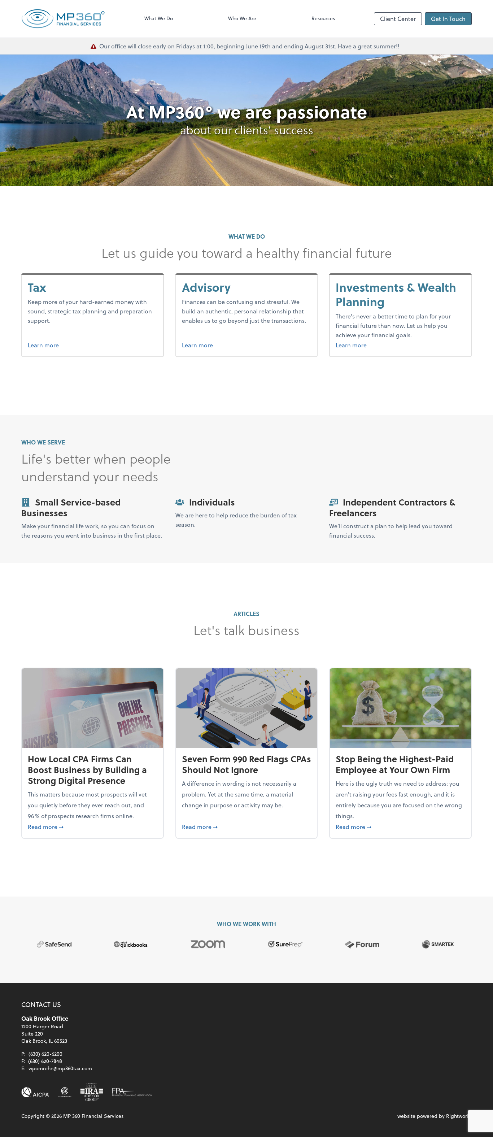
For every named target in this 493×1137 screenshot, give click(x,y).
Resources (323, 18)
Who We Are (242, 18)
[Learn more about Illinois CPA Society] (64, 1092)
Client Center (398, 18)
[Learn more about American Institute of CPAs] (35, 1092)
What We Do (158, 18)
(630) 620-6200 (45, 1054)
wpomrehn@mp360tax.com (60, 1068)
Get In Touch (448, 18)
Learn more (57, 344)
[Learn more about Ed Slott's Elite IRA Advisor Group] (91, 1092)
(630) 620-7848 (45, 1061)
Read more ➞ (92, 826)
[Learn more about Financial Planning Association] (132, 1092)
